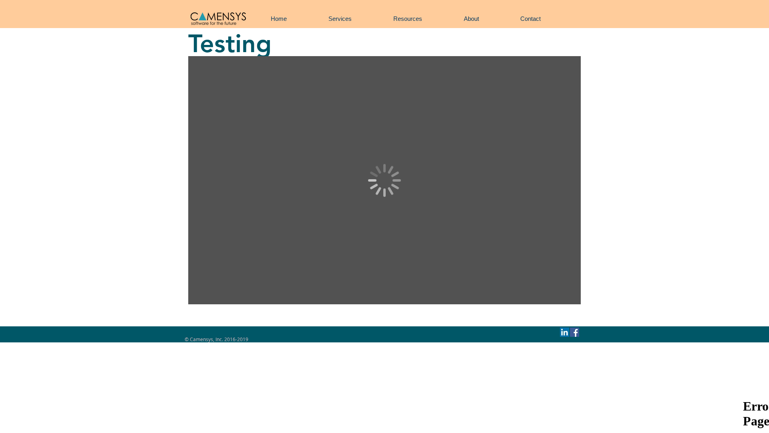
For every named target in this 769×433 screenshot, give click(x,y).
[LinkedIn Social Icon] (564, 332)
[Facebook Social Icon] (574, 332)
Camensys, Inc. (206, 339)
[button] (340, 18)
